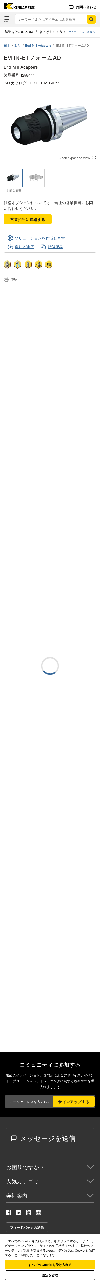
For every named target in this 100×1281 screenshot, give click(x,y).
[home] (17, 7)
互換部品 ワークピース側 (35, 307)
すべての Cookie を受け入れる (50, 1264)
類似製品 (55, 246)
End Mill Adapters (38, 45)
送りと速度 (24, 246)
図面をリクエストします (25, 640)
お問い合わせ (86, 6)
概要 (17, 289)
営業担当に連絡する (27, 219)
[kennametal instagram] (38, 1213)
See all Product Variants (70, 472)
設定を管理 (50, 1275)
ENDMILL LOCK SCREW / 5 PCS (71, 1032)
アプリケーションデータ (34, 295)
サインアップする (73, 1101)
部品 (17, 313)
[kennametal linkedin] (18, 1213)
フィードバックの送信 (27, 1227)
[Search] (91, 19)
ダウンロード (25, 301)
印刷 (13, 279)
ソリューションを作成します (36, 536)
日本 (7, 45)
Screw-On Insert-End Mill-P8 (67, 737)
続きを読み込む (50, 997)
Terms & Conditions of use (73, 588)
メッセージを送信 (47, 1138)
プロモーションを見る (81, 32)
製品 (17, 45)
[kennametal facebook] (8, 1213)
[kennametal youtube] (28, 1213)
